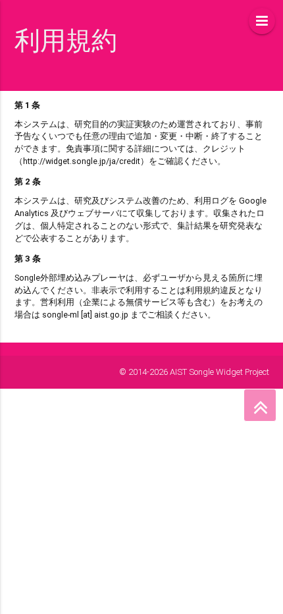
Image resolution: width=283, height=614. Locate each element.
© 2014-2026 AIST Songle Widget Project (194, 371)
